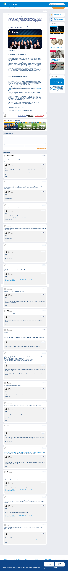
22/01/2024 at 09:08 (10, 295)
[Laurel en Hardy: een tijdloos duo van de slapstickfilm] (57, 54)
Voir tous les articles (11, 116)
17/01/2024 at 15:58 (9, 156)
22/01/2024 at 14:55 (9, 330)
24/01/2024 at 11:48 (10, 317)
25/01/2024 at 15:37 (9, 383)
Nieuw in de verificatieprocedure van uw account (57, 35)
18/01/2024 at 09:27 (10, 211)
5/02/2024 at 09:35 (10, 457)
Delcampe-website (57, 88)
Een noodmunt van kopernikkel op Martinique (56, 48)
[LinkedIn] (9, 1)
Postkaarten (5, 559)
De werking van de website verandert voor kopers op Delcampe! (10, 128)
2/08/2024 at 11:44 (9, 525)
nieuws (58, 87)
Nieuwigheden (26, 559)
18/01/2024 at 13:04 (9, 226)
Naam (5, 144)
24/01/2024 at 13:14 (10, 252)
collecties (54, 89)
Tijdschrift (31, 7)
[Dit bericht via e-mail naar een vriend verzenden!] (44, 11)
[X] (11, 1)
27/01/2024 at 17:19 (9, 426)
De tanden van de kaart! (55, 71)
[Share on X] (1, 203)
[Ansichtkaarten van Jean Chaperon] (48, 285)
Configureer (55, 567)
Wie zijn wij (36, 559)
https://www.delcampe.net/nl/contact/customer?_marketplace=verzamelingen (16, 299)
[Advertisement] (57, 100)
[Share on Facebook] (1, 201)
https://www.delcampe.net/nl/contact (20, 217)
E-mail (26, 144)
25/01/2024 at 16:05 (9, 403)
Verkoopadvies (25, 7)
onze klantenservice (20, 110)
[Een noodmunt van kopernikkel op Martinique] (57, 42)
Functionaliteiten (53, 26)
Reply (44, 155)
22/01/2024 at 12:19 (9, 311)
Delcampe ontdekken (48, 559)
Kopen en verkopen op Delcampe (58, 7)
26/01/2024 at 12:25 (10, 389)
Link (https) (22, 107)
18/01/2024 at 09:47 (10, 165)
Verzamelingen (53, 63)
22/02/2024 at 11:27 (10, 483)
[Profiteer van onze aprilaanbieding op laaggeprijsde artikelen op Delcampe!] (39, 129)
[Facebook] (4, 1)
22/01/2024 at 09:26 (10, 274)
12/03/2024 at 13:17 (10, 506)
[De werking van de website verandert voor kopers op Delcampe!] (11, 129)
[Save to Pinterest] (1, 205)
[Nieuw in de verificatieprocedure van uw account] (57, 30)
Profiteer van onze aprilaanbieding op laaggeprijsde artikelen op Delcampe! (38, 128)
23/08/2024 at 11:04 (10, 534)
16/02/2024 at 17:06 (9, 472)
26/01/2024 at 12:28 (10, 409)
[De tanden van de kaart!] (57, 66)
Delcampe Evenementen (17, 559)
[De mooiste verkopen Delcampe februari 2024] (2, 285)
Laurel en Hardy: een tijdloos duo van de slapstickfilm (56, 60)
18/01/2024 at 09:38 (10, 192)
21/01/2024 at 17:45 (9, 289)
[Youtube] (7, 1)
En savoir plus (9, 568)
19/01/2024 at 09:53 (10, 233)
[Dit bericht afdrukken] (46, 11)
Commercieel (10, 16)
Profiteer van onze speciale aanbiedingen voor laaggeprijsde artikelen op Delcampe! (25, 128)
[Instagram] (5, 1)
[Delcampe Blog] (12, 4)
